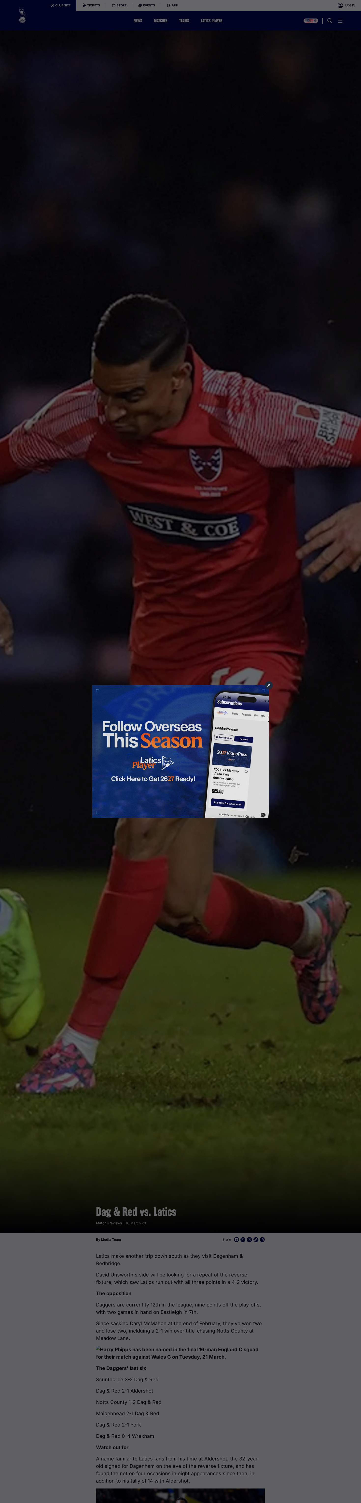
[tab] (269, 685)
